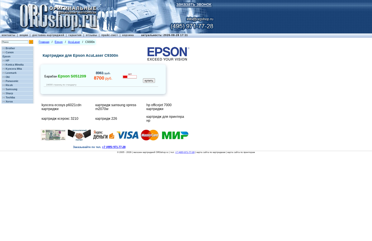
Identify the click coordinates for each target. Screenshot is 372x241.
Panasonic (12, 81)
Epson (6, 56)
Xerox (9, 101)
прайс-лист (109, 35)
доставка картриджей (48, 35)
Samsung (11, 89)
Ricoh (9, 85)
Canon (10, 52)
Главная (44, 42)
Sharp (9, 93)
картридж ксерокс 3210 (60, 118)
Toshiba (10, 97)
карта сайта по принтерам (241, 152)
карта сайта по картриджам (211, 152)
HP (7, 60)
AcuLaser (74, 42)
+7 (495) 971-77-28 (185, 152)
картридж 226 (106, 118)
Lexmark (11, 72)
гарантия (75, 35)
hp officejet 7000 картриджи (159, 107)
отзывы (91, 35)
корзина (128, 35)
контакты (8, 35)
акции (24, 35)
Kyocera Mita (14, 68)
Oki (8, 77)
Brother (10, 48)
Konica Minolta (15, 64)
